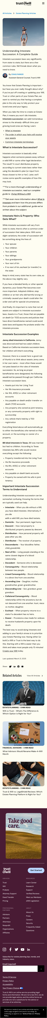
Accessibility (8, 984)
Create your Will (10, 651)
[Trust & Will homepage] (23, 4)
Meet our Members (33, 897)
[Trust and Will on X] (16, 949)
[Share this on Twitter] (10, 666)
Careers (29, 920)
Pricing (5, 901)
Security (29, 923)
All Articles (7, 13)
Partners (6, 918)
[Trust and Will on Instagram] (4, 949)
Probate (6, 890)
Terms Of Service (9, 977)
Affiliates (6, 933)
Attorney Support (10, 893)
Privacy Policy (8, 981)
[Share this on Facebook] (18, 666)
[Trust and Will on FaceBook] (10, 949)
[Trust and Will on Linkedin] (28, 949)
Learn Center (31, 882)
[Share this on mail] (22, 666)
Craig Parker (17, 74)
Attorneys (6, 922)
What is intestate (13, 130)
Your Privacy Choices (11, 988)
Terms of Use (26, 1014)
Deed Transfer (8, 897)
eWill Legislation (32, 901)
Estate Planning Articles (26, 13)
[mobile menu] (43, 3)
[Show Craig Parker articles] (5, 75)
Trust (5, 882)
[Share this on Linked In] (14, 666)
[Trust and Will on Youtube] (22, 949)
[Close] (43, 1009)
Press (28, 916)
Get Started (36, 870)
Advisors (6, 914)
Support (29, 890)
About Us (29, 912)
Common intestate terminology (19, 142)
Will (4, 886)
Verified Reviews (32, 893)
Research (30, 886)
